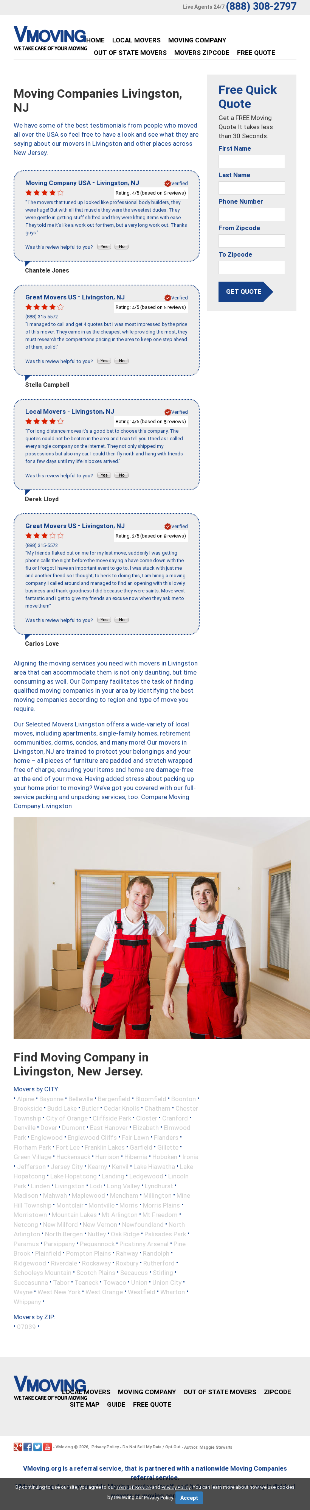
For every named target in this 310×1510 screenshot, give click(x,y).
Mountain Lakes (74, 1215)
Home (95, 40)
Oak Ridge (125, 1234)
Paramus (26, 1243)
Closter (146, 1118)
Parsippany (59, 1243)
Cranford (175, 1118)
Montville (101, 1205)
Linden (40, 1185)
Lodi (96, 1185)
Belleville (80, 1098)
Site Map (84, 1404)
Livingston (70, 1185)
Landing (113, 1176)
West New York (59, 1292)
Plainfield (48, 1253)
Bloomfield (150, 1098)
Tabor (61, 1282)
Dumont (73, 1127)
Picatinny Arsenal (144, 1243)
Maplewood (88, 1195)
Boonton (183, 1098)
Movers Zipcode (201, 52)
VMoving (64, 1447)
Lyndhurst (159, 1185)
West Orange (104, 1292)
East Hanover (109, 1127)
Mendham (124, 1195)
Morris (128, 1205)
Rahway (127, 1253)
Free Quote (256, 52)
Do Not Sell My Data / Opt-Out (151, 1447)
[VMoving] (66, 40)
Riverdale (64, 1263)
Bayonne (51, 1098)
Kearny (97, 1166)
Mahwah (55, 1195)
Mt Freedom (160, 1215)
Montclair (70, 1205)
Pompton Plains (88, 1253)
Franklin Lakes (105, 1147)
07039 (26, 1327)
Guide (116, 1404)
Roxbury (127, 1263)
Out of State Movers (130, 52)
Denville (25, 1127)
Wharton (172, 1292)
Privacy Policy (105, 1447)
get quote (244, 291)
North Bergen (64, 1234)
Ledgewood (146, 1176)
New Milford (60, 1224)
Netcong (26, 1224)
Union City (166, 1282)
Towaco (114, 1282)
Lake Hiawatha (154, 1166)
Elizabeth (146, 1127)
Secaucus (134, 1272)
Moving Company (197, 40)
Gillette (167, 1147)
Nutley (97, 1234)
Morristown (30, 1215)
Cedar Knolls (122, 1108)
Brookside (28, 1108)
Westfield (141, 1292)
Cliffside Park (112, 1118)
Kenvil (120, 1166)
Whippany (27, 1301)
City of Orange (67, 1118)
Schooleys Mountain (42, 1272)
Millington (157, 1195)
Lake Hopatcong (73, 1176)
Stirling (163, 1272)
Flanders (166, 1137)
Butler (90, 1108)
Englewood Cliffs (92, 1137)
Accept (189, 1498)
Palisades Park (165, 1234)
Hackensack (73, 1157)
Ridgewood (30, 1263)
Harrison (107, 1157)
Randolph (156, 1253)
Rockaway (96, 1263)
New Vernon (100, 1224)
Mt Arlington (120, 1215)
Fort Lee (68, 1147)
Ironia (190, 1157)
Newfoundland (143, 1224)
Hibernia (135, 1157)
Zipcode (277, 1392)
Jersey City (67, 1166)
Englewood (47, 1137)
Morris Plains (161, 1205)
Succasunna (31, 1282)
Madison (26, 1195)
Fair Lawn (135, 1137)
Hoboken (164, 1157)
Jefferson (31, 1166)
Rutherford (159, 1263)
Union (139, 1282)
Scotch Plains (95, 1272)
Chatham (157, 1108)
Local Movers (136, 40)
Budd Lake (62, 1108)
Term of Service (133, 1487)
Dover (48, 1127)
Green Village (32, 1157)
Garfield (141, 1147)
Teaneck (86, 1282)
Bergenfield (114, 1098)
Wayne (23, 1292)
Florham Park (32, 1147)
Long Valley (123, 1185)
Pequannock (97, 1243)
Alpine (25, 1098)
